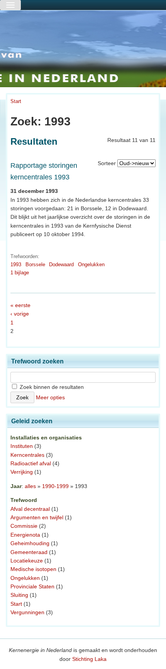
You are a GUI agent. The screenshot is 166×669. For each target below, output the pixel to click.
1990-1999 (55, 486)
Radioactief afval (30, 463)
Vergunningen (27, 612)
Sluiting (19, 595)
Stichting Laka (89, 659)
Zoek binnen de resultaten (51, 387)
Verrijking (21, 472)
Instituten (21, 446)
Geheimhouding (29, 543)
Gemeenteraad (28, 552)
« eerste (20, 305)
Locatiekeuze (26, 561)
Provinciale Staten (32, 586)
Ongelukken (91, 264)
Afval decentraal (30, 509)
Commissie (23, 526)
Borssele (35, 264)
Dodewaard (61, 264)
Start (15, 101)
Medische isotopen (33, 569)
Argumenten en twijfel (36, 517)
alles (30, 486)
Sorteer (107, 163)
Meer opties (50, 397)
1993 (15, 264)
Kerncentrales (27, 455)
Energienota (25, 535)
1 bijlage (19, 272)
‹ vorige (19, 314)
